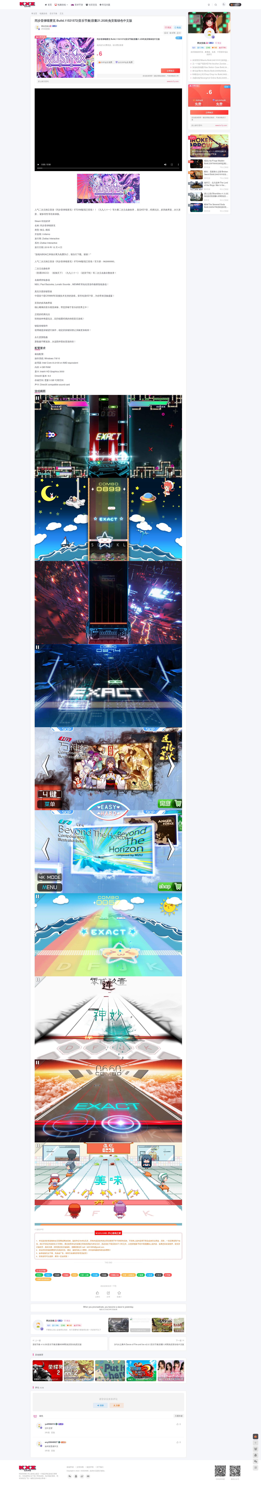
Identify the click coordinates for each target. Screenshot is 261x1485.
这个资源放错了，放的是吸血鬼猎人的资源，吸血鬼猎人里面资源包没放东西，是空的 (213, 299)
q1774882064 (203, 285)
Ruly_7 (200, 251)
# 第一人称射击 (128, 1275)
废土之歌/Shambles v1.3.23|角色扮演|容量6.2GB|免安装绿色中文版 (216, 194)
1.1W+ (56, 1325)
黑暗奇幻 (200, 222)
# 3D (74, 1275)
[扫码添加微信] (255, 1461)
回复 (53, 1432)
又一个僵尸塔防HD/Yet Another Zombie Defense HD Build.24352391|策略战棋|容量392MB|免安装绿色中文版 (210, 61)
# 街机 (104, 1275)
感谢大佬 (201, 263)
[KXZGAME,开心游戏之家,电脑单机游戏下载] (27, 1468)
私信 (179, 27)
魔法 (199, 226)
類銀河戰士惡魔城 (198, 233)
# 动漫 (95, 1275)
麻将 (219, 222)
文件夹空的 (202, 280)
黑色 (193, 222)
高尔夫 (224, 226)
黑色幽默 (209, 218)
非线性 (209, 241)
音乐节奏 (53, 13)
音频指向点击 (213, 233)
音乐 (202, 241)
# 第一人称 (84, 1275)
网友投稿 (45, 26)
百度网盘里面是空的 (205, 271)
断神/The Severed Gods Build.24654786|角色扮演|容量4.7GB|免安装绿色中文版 (216, 205)
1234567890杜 (203, 315)
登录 (102, 1405)
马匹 (210, 230)
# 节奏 (167, 1275)
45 (64, 1325)
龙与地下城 (195, 218)
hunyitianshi (203, 293)
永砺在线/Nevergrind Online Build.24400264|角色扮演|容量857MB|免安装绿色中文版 (210, 75)
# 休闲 (57, 1275)
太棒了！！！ (203, 255)
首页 (35, 13)
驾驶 (204, 230)
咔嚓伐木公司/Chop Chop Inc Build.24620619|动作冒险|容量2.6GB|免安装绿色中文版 (210, 71)
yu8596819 (50, 1424)
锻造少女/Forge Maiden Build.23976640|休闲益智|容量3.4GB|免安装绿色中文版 (216, 161)
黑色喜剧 (219, 218)
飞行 (216, 230)
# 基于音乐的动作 (43, 1279)
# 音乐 (158, 1275)
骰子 (193, 230)
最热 (41, 1415)
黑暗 (208, 222)
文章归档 (80, 1467)
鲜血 (193, 226)
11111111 (201, 288)
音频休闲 (194, 241)
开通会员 (236, 4)
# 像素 (141, 1275)
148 (70, 1325)
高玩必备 (215, 226)
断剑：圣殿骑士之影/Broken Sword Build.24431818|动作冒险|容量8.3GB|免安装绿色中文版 (216, 173)
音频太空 (194, 237)
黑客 (214, 222)
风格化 (222, 230)
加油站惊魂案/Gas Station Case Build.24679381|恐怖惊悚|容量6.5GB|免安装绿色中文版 (210, 64)
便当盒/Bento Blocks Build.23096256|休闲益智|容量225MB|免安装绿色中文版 (210, 68)
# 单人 (39, 1275)
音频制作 (204, 237)
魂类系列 (206, 226)
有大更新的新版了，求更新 (208, 310)
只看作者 (179, 1415)
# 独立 (48, 1275)
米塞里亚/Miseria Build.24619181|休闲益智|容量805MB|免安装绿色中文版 (210, 57)
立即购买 (170, 70)
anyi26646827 (51, 1442)
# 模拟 (66, 1275)
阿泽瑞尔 (201, 268)
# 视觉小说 (115, 1275)
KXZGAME (85, 1471)
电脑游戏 (43, 13)
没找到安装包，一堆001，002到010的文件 (212, 319)
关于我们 (99, 1467)
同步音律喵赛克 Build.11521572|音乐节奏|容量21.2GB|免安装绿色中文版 (83, 20)
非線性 (216, 241)
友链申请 (70, 1467)
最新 (35, 1415)
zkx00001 (201, 307)
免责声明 (90, 1467)
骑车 (199, 230)
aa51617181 (202, 277)
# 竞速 (149, 1275)
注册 (118, 1405)
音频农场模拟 (215, 237)
